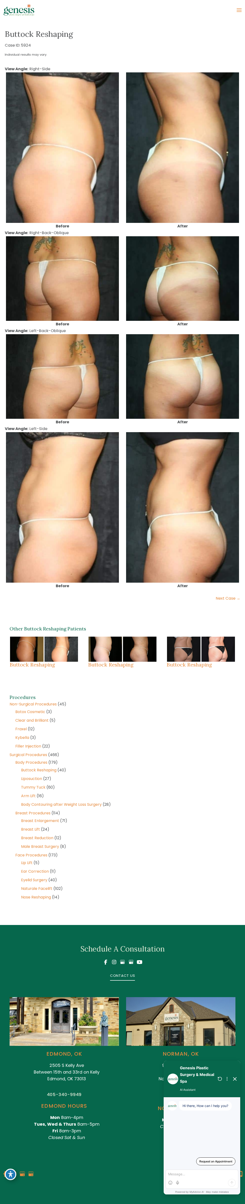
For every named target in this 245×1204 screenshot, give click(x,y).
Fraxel (21, 729)
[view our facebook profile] (105, 962)
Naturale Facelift (36, 888)
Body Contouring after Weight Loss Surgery (61, 804)
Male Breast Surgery (40, 846)
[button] (122, 975)
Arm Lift (28, 796)
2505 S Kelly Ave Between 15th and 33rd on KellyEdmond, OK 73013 (67, 1072)
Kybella (22, 737)
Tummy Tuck (33, 787)
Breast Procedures (32, 813)
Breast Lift (30, 829)
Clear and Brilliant (32, 720)
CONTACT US (122, 975)
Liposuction (31, 778)
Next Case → (228, 598)
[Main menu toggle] (239, 10)
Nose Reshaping (36, 897)
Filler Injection (28, 746)
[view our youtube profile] (139, 962)
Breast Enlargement (40, 820)
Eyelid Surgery (34, 880)
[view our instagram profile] (114, 962)
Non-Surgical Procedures (33, 704)
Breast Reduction (37, 838)
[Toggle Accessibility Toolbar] (10, 1174)
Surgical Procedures (28, 755)
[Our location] (240, 1174)
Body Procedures (31, 762)
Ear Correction (35, 871)
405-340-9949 (64, 1094)
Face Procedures (31, 855)
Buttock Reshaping (38, 770)
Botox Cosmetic (30, 712)
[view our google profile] (122, 962)
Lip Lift (27, 862)
